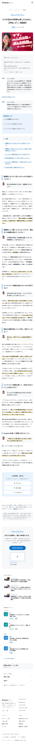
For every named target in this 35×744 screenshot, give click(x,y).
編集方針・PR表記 (23, 726)
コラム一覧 (4, 721)
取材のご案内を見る (17, 548)
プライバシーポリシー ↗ (7, 740)
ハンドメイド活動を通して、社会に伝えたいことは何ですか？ (18, 162)
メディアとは (22, 705)
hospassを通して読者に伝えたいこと (14, 167)
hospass (7, 2)
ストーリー (17, 10)
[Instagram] (7, 710)
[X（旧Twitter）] (3, 710)
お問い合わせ (22, 721)
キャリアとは (22, 710)
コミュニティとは (23, 707)
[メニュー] (32, 3)
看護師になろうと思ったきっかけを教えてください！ (17, 144)
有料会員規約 (13, 737)
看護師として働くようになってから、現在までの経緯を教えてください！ (18, 149)
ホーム (10, 10)
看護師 (24, 10)
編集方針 (16, 509)
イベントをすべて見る (9, 658)
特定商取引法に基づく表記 (20, 740)
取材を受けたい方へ (23, 718)
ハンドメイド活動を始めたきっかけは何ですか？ (17, 154)
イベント (4, 726)
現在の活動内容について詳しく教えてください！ (17, 158)
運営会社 (21, 724)
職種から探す (5, 724)
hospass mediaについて (8, 97)
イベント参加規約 (21, 737)
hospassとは (22, 702)
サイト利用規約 (5, 737)
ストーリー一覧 (5, 718)
